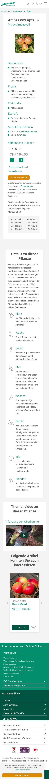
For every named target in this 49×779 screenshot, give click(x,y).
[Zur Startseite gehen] (8, 4)
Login (36, 3)
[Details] (33, 627)
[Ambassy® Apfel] (24, 43)
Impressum (8, 676)
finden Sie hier (27, 186)
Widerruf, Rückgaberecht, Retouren (18, 670)
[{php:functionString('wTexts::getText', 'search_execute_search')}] (28, 4)
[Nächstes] (41, 603)
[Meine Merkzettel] (33, 4)
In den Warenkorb (19, 177)
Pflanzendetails (30, 131)
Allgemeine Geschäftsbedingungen (18, 667)
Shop (3, 11)
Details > (20, 627)
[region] (24, 43)
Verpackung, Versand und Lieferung (18, 661)
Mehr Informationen (22, 770)
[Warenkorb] (40, 4)
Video (23, 135)
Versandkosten (10, 658)
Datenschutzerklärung (12, 673)
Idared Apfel (19, 601)
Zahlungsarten (9, 664)
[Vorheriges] (7, 603)
